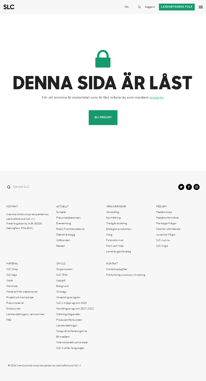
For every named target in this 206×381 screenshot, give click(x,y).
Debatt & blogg (65, 235)
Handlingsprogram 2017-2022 (75, 309)
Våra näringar (116, 206)
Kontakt (12, 206)
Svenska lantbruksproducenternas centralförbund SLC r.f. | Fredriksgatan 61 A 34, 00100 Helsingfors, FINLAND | (27, 221)
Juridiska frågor (166, 235)
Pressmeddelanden (68, 218)
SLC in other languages (70, 348)
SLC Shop (12, 269)
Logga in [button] (150, 7)
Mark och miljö (115, 246)
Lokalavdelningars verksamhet (25, 314)
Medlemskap (164, 212)
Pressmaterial (15, 303)
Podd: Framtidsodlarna (70, 229)
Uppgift (61, 280)
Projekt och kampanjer (20, 297)
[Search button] (139, 7)
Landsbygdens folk (177, 6)
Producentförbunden (69, 320)
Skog (109, 235)
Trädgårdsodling (116, 223)
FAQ (8, 320)
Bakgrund (62, 286)
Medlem (161, 206)
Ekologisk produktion (118, 229)
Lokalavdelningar (66, 326)
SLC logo (11, 275)
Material (12, 264)
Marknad (12, 286)
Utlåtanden (63, 240)
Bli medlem (103, 117)
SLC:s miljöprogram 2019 (71, 303)
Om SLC (61, 264)
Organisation (64, 269)
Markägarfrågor (166, 223)
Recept (60, 246)
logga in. (157, 97)
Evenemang (63, 223)
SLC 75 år (62, 275)
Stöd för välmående (168, 229)
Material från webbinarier (22, 292)
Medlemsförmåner (167, 218)
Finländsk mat (115, 240)
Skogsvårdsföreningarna (71, 331)
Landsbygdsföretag (118, 252)
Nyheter (61, 212)
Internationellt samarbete (72, 342)
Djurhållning (113, 218)
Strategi (61, 292)
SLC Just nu (163, 240)
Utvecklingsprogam (68, 297)
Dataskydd (13, 309)
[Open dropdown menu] (201, 7)
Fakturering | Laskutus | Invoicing (125, 275)
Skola (9, 280)
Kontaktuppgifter (116, 269)
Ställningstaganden (68, 314)
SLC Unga (162, 246)
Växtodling (112, 212)
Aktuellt (62, 206)
